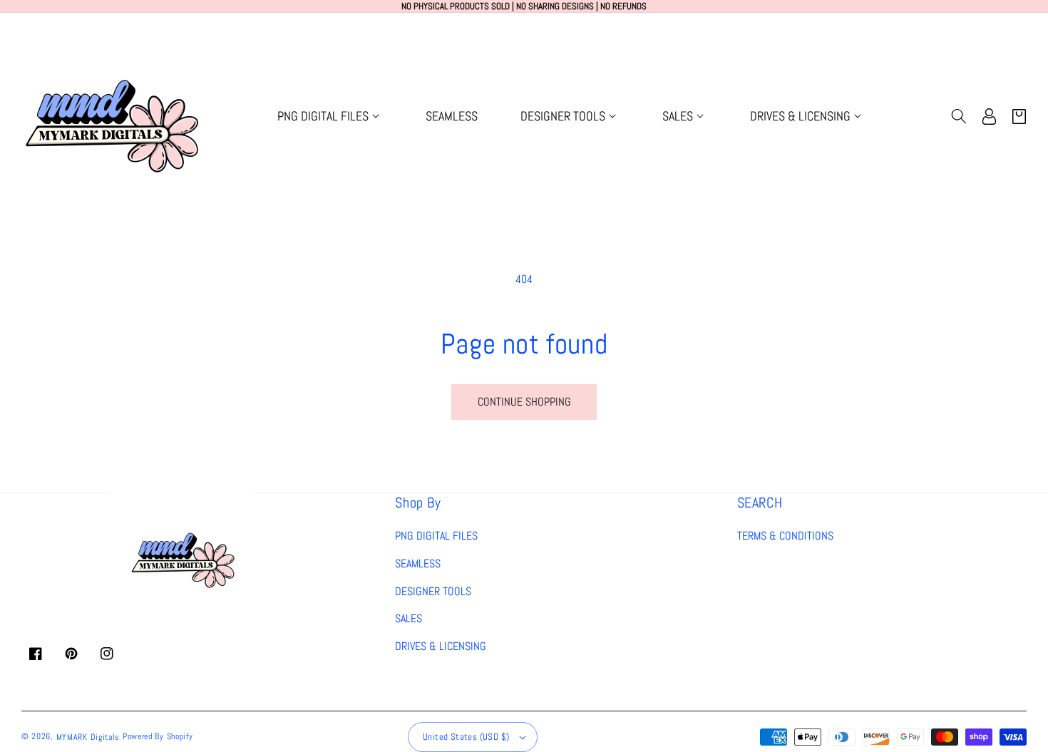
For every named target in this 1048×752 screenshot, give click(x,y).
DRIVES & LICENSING (440, 646)
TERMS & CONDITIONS (785, 535)
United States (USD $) (466, 737)
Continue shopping (524, 401)
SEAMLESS (418, 563)
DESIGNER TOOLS (433, 591)
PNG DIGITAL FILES (436, 535)
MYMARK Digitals (88, 737)
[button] (330, 115)
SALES (408, 618)
